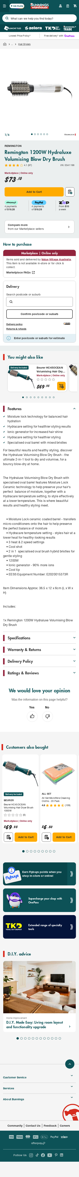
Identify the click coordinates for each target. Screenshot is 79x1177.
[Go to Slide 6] (47, 134)
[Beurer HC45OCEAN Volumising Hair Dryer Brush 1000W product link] (21, 378)
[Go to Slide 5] (44, 134)
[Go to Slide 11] (56, 1038)
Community (15, 1125)
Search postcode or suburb (23, 294)
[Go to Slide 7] (46, 397)
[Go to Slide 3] (38, 134)
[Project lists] (67, 6)
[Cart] (75, 6)
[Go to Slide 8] (50, 397)
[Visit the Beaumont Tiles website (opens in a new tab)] (12, 28)
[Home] (5, 44)
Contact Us (33, 1125)
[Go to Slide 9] (53, 397)
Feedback (50, 1125)
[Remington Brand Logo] (70, 134)
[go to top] (69, 1064)
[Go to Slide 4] (41, 134)
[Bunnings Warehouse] (39, 7)
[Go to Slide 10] (52, 1038)
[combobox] (39, 18)
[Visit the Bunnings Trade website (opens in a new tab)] (69, 28)
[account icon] (60, 6)
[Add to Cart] (61, 386)
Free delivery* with (53, 35)
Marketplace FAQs (18, 272)
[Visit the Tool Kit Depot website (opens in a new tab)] (52, 28)
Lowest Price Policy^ (20, 35)
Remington (13, 145)
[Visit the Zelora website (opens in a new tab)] (33, 28)
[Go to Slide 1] (32, 134)
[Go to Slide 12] (60, 1038)
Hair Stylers (24, 44)
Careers (65, 1125)
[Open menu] (4, 6)
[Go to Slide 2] (35, 134)
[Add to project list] (69, 191)
